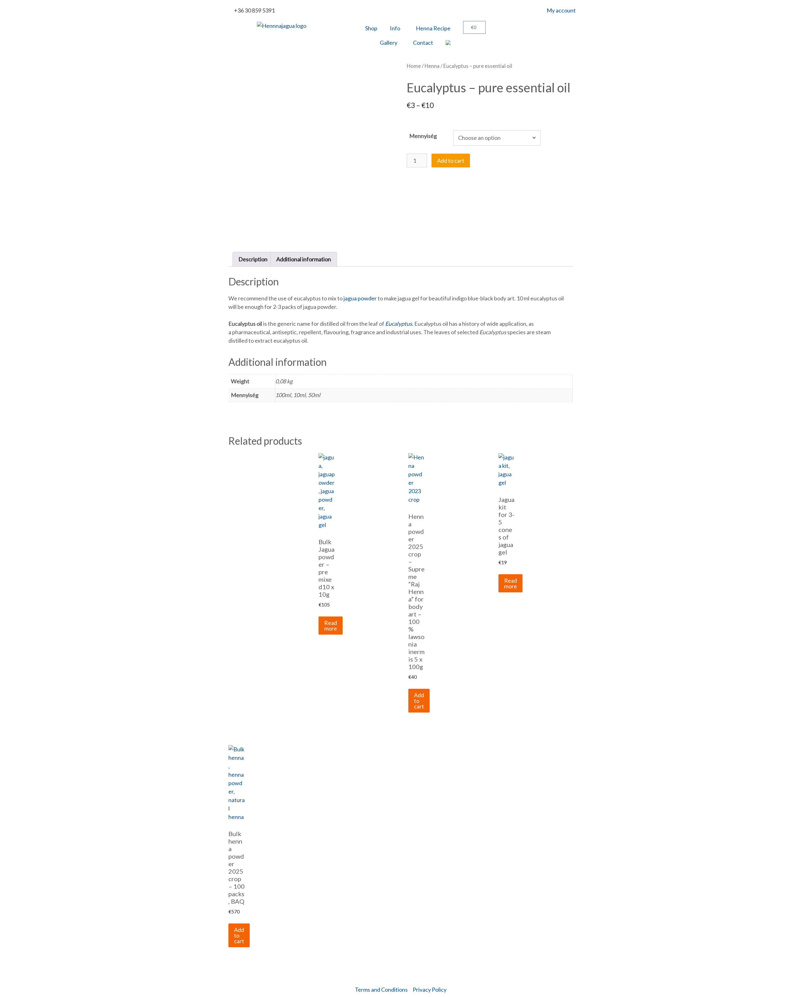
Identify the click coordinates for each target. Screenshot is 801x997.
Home (414, 66)
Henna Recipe (433, 28)
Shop (371, 28)
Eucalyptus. (399, 323)
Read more (330, 625)
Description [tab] (253, 259)
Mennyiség (423, 135)
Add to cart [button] (419, 701)
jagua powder (360, 298)
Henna (432, 66)
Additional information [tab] (303, 259)
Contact (423, 42)
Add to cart (450, 160)
